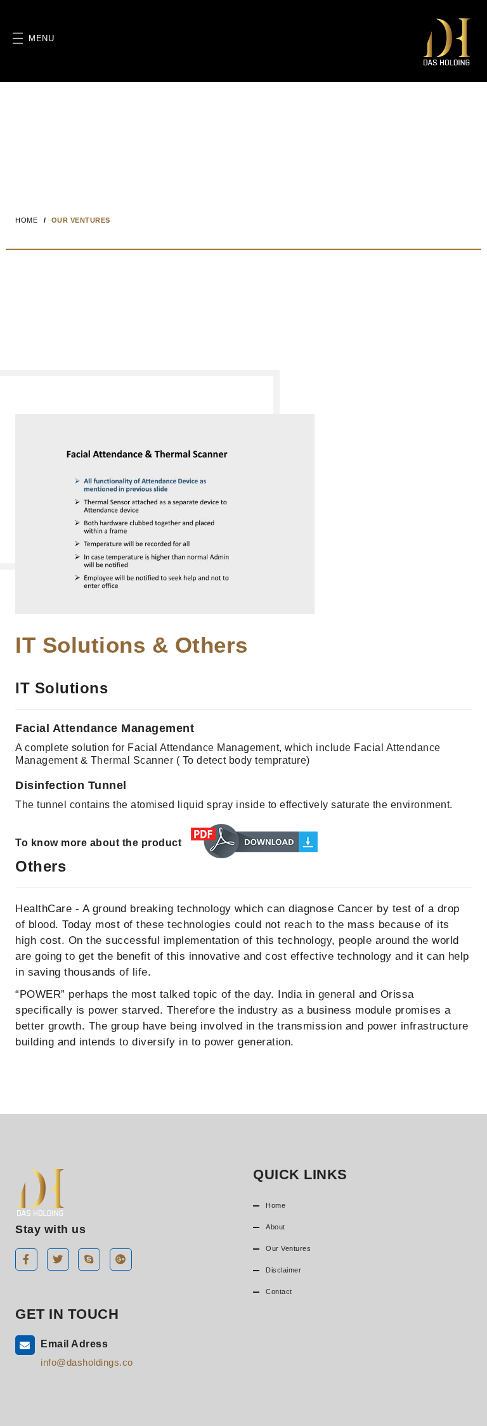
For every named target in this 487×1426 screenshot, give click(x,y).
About (275, 1227)
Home (26, 220)
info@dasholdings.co (87, 1362)
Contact (279, 1291)
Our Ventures (288, 1248)
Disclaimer (283, 1270)
